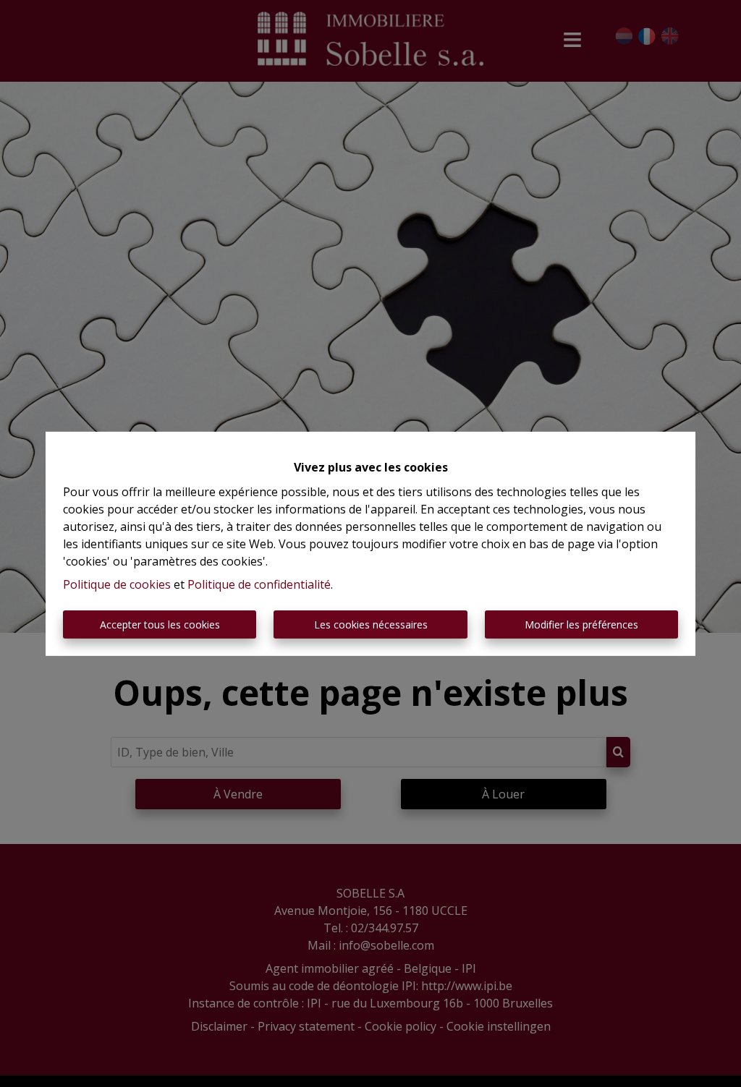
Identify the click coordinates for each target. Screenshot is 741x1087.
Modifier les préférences (581, 624)
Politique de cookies (117, 584)
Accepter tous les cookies (160, 624)
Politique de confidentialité (259, 584)
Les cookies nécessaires (371, 624)
